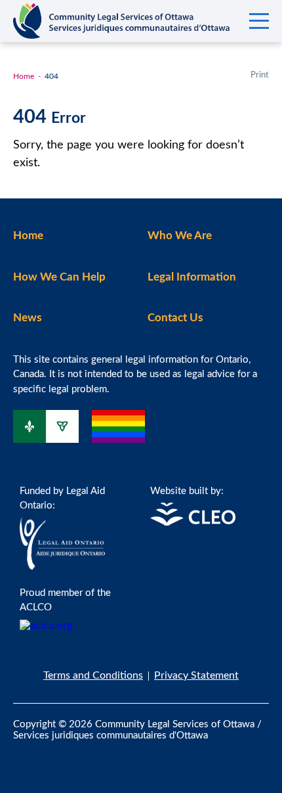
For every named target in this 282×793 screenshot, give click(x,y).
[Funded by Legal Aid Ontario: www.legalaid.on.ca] (62, 566)
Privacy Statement (196, 675)
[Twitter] (49, 756)
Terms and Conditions (93, 675)
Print (260, 75)
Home (23, 76)
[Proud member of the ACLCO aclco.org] (46, 625)
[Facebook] (23, 756)
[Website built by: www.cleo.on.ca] (192, 522)
